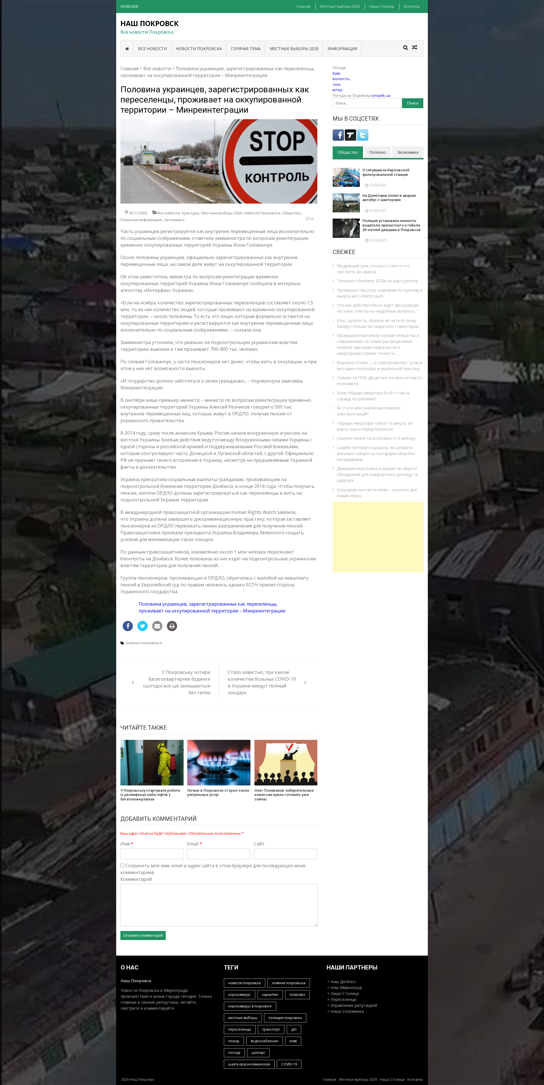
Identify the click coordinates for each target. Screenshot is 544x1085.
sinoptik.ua (380, 95)
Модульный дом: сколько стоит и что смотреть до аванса (373, 268)
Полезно (377, 152)
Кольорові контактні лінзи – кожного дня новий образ (377, 492)
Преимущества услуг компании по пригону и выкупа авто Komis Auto (379, 293)
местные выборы (242, 1017)
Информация (342, 48)
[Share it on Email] (157, 629)
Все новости (152, 48)
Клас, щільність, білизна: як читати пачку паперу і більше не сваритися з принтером (378, 323)
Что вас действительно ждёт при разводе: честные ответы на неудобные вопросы (378, 308)
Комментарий (136, 879)
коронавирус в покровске (250, 1006)
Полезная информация (141, 219)
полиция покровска (285, 1017)
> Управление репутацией (352, 1005)
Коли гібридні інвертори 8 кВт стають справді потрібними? (373, 395)
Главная (303, 6)
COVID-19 (289, 1064)
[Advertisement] (378, 537)
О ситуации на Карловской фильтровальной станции (385, 172)
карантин (270, 994)
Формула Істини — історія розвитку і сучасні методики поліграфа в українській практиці (379, 365)
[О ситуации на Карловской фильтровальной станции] (346, 177)
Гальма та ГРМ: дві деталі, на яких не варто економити (379, 380)
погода (234, 1052)
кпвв (293, 1041)
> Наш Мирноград (344, 987)
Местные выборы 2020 (340, 6)
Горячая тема (246, 48)
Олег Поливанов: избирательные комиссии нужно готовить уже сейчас (284, 794)
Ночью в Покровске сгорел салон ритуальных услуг (218, 792)
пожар (233, 1041)
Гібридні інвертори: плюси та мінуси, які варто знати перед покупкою (375, 426)
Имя (126, 844)
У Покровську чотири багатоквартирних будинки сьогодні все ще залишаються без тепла (176, 682)
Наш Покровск (149, 23)
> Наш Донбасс (341, 981)
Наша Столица (381, 6)
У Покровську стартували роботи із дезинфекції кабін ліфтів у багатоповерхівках (150, 794)
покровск (297, 994)
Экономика (174, 219)
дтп (294, 1029)
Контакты (411, 6)
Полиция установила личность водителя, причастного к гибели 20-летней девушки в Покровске (391, 225)
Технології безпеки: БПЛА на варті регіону (377, 280)
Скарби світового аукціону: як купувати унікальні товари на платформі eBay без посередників (376, 453)
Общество (291, 212)
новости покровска (244, 983)
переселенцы (239, 1029)
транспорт (271, 1029)
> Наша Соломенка (345, 1011)
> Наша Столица (343, 993)
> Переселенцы (341, 999)
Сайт (259, 844)
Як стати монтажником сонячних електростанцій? (369, 411)
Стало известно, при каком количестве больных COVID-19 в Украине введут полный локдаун (262, 682)
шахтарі (258, 1052)
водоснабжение (264, 1041)
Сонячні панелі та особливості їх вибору (376, 438)
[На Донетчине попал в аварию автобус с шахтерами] (346, 202)
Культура (190, 212)
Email (194, 844)
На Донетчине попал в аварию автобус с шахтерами (389, 197)
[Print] (172, 629)
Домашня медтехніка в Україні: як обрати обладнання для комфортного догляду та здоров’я (377, 474)
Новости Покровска (199, 48)
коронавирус (239, 994)
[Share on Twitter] (142, 629)
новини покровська (144, 642)
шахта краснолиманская (249, 1064)
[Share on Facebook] (128, 629)
